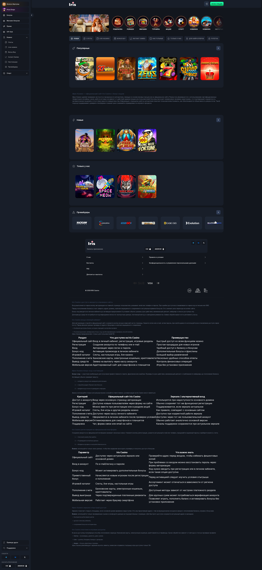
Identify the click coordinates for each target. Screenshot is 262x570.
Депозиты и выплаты (94, 274)
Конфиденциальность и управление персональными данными (172, 263)
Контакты (90, 263)
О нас (88, 257)
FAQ (87, 269)
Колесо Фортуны (13, 4)
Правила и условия (156, 257)
